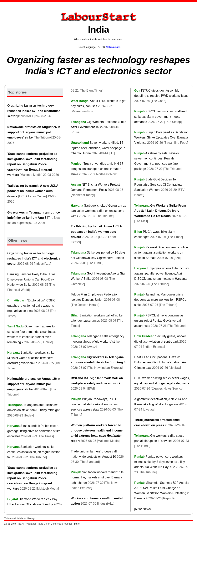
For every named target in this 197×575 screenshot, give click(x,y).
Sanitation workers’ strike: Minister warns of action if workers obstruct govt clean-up (31, 358)
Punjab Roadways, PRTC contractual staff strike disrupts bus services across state (94, 404)
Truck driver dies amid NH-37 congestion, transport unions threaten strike (97, 169)
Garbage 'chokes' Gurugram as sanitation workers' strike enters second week (98, 211)
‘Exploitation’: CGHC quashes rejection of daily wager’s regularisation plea (31, 305)
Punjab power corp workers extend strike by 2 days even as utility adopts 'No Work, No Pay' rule (159, 462)
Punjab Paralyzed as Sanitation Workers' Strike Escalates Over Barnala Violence (161, 137)
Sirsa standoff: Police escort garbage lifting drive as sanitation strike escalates (33, 431)
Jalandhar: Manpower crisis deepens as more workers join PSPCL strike (160, 299)
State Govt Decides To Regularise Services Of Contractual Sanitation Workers (158, 184)
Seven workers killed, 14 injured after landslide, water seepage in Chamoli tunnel (98, 148)
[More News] (142, 509)
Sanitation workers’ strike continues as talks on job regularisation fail (33, 452)
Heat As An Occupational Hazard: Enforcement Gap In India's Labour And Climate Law (161, 362)
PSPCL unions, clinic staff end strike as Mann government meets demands (160, 116)
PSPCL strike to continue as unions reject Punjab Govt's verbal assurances (159, 320)
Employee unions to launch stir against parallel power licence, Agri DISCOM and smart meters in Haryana (161, 273)
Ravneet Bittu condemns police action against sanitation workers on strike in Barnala (161, 252)
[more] (77, 523)
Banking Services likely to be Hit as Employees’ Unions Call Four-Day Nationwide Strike (31, 279)
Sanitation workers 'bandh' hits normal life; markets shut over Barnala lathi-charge (97, 477)
